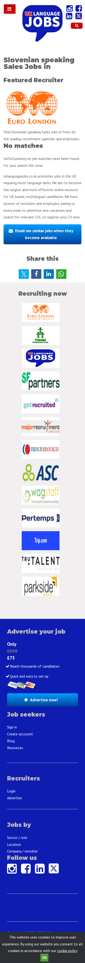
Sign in (12, 727)
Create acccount (20, 734)
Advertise (14, 797)
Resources (15, 747)
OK (44, 957)
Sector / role (17, 837)
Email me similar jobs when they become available (44, 234)
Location (14, 844)
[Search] (77, 26)
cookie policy (67, 950)
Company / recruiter (22, 851)
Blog (11, 740)
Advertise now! (44, 700)
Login (11, 791)
